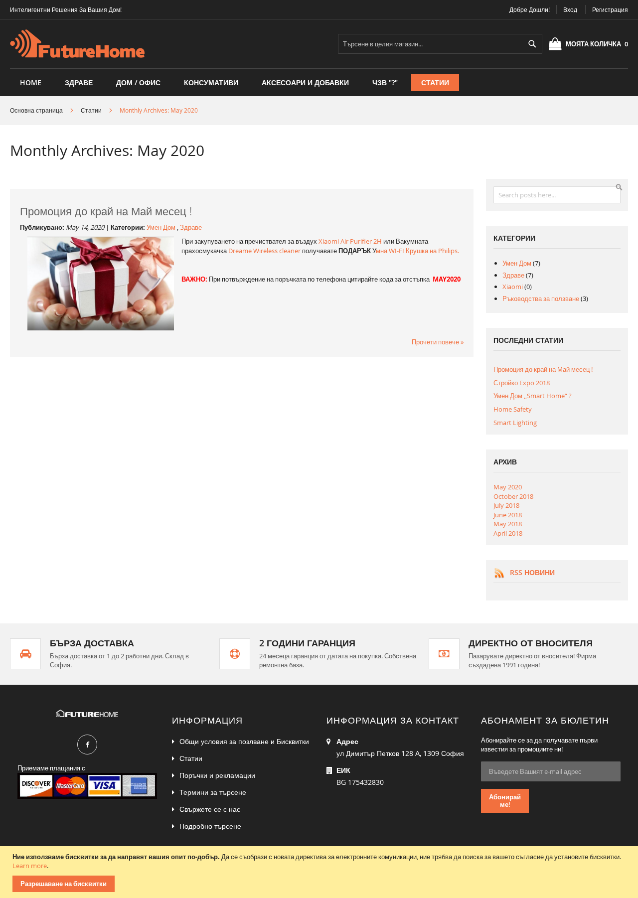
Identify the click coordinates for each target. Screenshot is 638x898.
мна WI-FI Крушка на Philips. (417, 250)
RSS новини (532, 572)
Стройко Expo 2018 (521, 382)
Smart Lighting (515, 422)
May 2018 (507, 523)
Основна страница (36, 110)
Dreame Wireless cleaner (264, 250)
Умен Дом (162, 227)
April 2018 (507, 533)
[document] (320, 872)
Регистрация (610, 9)
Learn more (29, 865)
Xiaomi (513, 286)
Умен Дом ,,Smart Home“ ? (532, 395)
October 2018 (513, 496)
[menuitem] (79, 82)
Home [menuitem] (30, 82)
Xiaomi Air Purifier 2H (350, 241)
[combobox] (440, 44)
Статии (91, 110)
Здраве (191, 227)
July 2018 (506, 505)
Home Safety (512, 409)
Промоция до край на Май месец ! (106, 211)
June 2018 (507, 514)
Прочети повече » (438, 341)
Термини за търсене (212, 792)
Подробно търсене (210, 826)
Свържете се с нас (209, 809)
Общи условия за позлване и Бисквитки (244, 741)
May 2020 (507, 486)
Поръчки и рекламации (217, 775)
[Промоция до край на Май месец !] (100, 327)
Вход (570, 9)
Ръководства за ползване (541, 298)
